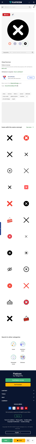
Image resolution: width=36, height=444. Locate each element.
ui (26, 96)
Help (3, 397)
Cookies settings (25, 421)
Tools (3, 394)
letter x (15, 93)
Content (4, 390)
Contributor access (18, 380)
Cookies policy (28, 420)
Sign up (18, 416)
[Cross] (10, 253)
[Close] (10, 138)
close (4, 93)
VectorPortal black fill (10, 85)
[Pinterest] (18, 408)
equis (13, 99)
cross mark (5, 96)
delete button (14, 96)
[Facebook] (10, 408)
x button (22, 96)
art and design (6, 99)
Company (4, 400)
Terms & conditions (9, 420)
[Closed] (10, 220)
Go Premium (18, 384)
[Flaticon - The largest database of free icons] (15, 2)
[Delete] (10, 236)
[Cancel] (26, 204)
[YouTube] (26, 408)
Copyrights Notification (13, 421)
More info (4, 68)
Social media (18, 404)
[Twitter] (14, 408)
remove (10, 93)
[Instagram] (22, 408)
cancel (21, 93)
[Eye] (10, 269)
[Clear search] (26, 7)
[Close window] (26, 236)
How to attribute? (18, 71)
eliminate (27, 93)
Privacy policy (19, 420)
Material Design (15, 83)
